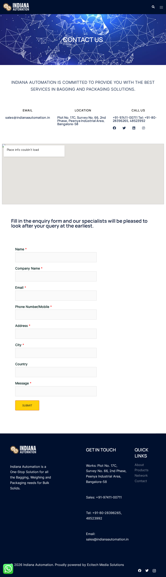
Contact (141, 481)
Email (20, 287)
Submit (27, 405)
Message (23, 383)
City (19, 345)
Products (141, 470)
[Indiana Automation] (16, 7)
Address (22, 326)
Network (141, 475)
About (139, 465)
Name (21, 249)
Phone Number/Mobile (33, 307)
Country (21, 364)
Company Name (29, 268)
